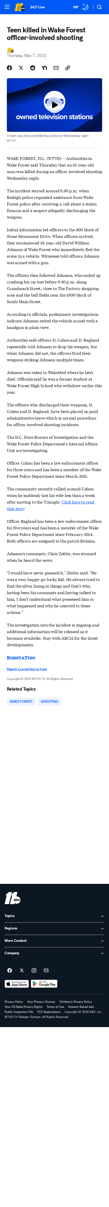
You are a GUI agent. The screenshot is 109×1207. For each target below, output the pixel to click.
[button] (7, 7)
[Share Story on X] (21, 68)
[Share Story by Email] (56, 68)
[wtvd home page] (13, 898)
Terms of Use (55, 1006)
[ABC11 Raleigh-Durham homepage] (19, 7)
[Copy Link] (67, 68)
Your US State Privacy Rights (24, 1006)
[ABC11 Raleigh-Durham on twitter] (22, 971)
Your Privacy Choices (41, 1001)
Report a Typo (21, 657)
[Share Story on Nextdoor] (44, 68)
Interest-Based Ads (81, 1006)
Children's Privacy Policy (75, 1001)
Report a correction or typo (27, 669)
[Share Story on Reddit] (32, 68)
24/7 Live (37, 7)
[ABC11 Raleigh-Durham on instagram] (34, 971)
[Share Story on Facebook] (9, 68)
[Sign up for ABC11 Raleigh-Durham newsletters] (46, 971)
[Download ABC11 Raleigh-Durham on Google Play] (44, 984)
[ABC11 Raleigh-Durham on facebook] (10, 971)
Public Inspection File (19, 1011)
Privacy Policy (14, 1001)
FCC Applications (49, 1011)
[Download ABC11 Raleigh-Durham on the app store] (17, 984)
